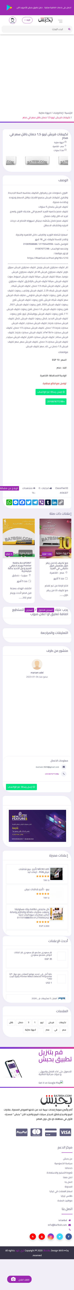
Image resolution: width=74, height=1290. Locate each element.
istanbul (63, 1220)
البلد (28, 20)
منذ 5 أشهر (59, 578)
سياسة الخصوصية (63, 1163)
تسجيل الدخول (45, 610)
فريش (51, 1022)
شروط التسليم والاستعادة (59, 1172)
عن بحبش (67, 1158)
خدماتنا (68, 1168)
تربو (41, 1022)
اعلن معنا (67, 1177)
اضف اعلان (23, 1279)
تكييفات (62, 1022)
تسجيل (29, 610)
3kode (46, 1250)
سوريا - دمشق (20, 575)
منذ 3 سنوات (59, 150)
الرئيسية (68, 113)
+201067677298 (56, 401)
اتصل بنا (68, 1182)
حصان (20, 1022)
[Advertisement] (37, 70)
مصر (47, 1030)
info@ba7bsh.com (57, 1225)
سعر (64, 1030)
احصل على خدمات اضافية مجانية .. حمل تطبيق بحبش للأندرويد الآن (43, 7)
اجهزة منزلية (45, 113)
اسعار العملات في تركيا (61, 1191)
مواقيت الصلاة (64, 1200)
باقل (11, 1022)
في (55, 1030)
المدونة (68, 1186)
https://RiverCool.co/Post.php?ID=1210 (47, 258)
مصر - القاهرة (58, 146)
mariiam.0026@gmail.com (47, 767)
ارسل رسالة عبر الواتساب (50, 392)
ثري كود (19, 1250)
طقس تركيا (66, 1196)
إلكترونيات (58, 113)
